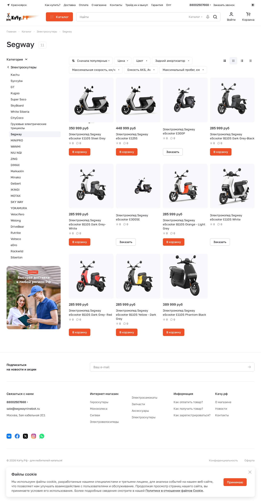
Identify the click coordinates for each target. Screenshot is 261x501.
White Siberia (20, 111)
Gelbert (16, 183)
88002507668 (199, 5)
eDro (14, 245)
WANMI (15, 146)
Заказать (172, 152)
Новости (221, 408)
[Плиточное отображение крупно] (225, 60)
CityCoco (17, 117)
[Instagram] (33, 436)
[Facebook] (17, 436)
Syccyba (17, 81)
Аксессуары (140, 410)
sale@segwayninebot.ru (23, 408)
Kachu (15, 74)
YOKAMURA (19, 208)
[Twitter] (25, 436)
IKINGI (15, 189)
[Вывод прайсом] (250, 60)
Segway (16, 134)
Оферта (249, 460)
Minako (16, 177)
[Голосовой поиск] (208, 17)
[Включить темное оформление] (252, 5)
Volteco (16, 239)
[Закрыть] (250, 472)
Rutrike (16, 232)
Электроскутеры (23, 67)
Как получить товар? (188, 408)
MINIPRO (17, 140)
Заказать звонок (224, 5)
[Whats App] (41, 436)
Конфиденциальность (223, 460)
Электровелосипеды (104, 421)
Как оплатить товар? (188, 402)
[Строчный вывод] (242, 60)
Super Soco (18, 99)
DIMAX (15, 165)
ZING (14, 159)
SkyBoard (17, 105)
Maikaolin (17, 171)
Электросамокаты (144, 397)
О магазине (223, 402)
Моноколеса (98, 408)
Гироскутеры (99, 402)
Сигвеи (95, 415)
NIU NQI (16, 152)
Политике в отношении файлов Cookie (174, 490)
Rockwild (17, 251)
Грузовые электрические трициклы (28, 126)
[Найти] (215, 16)
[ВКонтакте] (9, 436)
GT (13, 87)
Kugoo (15, 93)
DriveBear (17, 226)
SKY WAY (17, 202)
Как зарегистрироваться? (192, 415)
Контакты (222, 415)
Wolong (16, 220)
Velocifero (17, 214)
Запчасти (138, 404)
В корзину (79, 152)
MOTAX (15, 195)
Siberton (17, 257)
